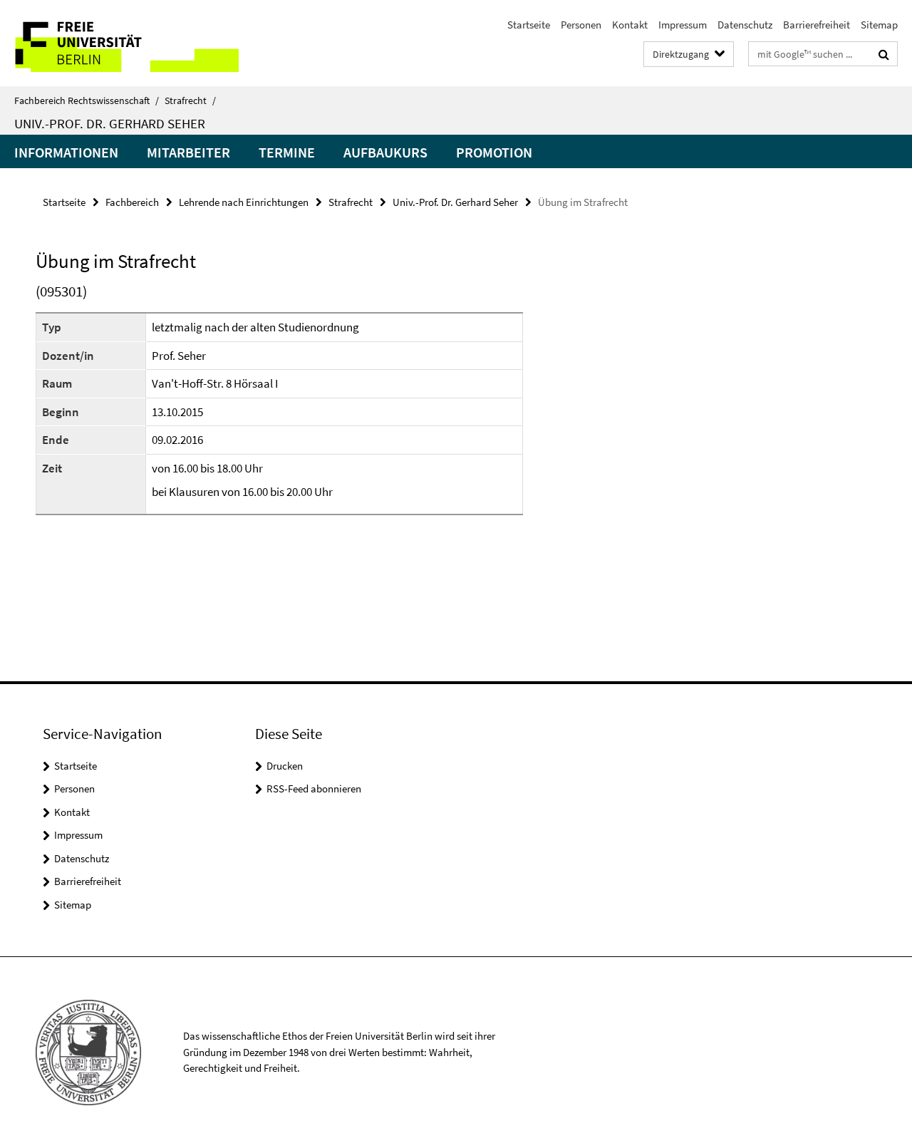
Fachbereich (132, 202)
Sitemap (879, 24)
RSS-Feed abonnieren (313, 788)
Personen (581, 24)
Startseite (528, 24)
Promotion (494, 152)
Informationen (66, 152)
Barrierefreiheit (816, 24)
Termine (287, 152)
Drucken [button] (284, 765)
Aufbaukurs (385, 152)
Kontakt (630, 24)
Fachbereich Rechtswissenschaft (86, 100)
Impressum (682, 24)
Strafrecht (190, 100)
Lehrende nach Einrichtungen (244, 202)
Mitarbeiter (188, 152)
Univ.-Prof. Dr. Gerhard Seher (109, 123)
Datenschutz (744, 24)
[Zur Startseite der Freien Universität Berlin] (119, 43)
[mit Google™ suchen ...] (884, 54)
